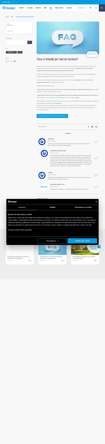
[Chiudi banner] (96, 201)
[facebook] (88, 127)
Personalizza (51, 241)
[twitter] (92, 127)
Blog (12, 17)
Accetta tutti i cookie (82, 241)
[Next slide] (99, 246)
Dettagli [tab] (52, 207)
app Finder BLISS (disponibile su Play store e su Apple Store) (58, 101)
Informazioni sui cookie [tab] (83, 207)
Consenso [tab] (21, 207)
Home (7, 17)
